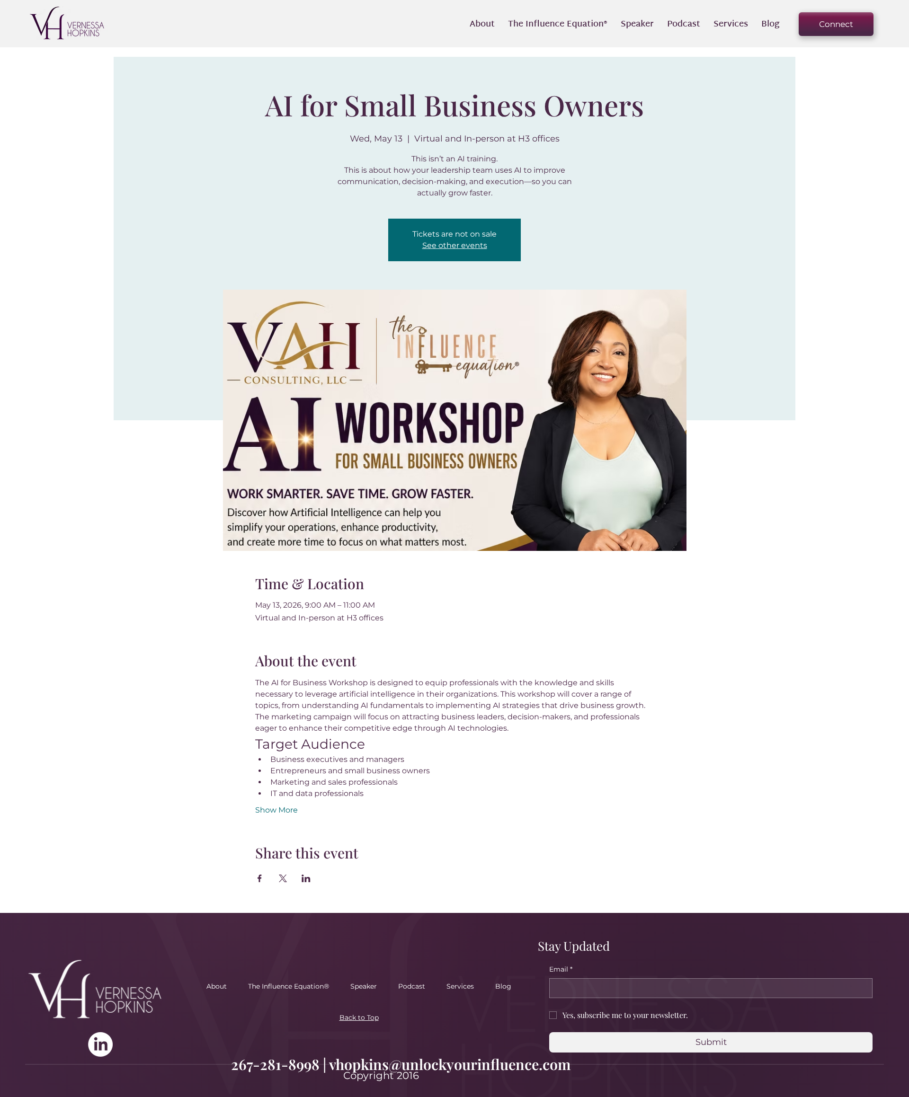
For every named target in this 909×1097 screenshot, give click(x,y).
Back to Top (359, 1017)
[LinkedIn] (100, 1044)
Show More (276, 809)
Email (560, 969)
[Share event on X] (282, 878)
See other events (454, 245)
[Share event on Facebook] (259, 878)
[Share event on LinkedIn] (306, 878)
